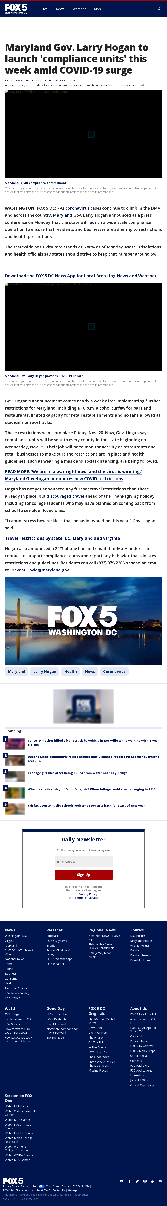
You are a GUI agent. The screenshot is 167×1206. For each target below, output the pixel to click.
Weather (55, 929)
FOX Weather (55, 964)
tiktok (152, 1181)
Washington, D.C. (16, 936)
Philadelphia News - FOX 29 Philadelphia (101, 946)
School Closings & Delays (58, 952)
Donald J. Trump (141, 960)
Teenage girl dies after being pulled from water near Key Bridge (77, 773)
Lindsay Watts (17, 80)
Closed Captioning (142, 1085)
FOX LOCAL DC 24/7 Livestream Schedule (18, 1039)
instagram (145, 1181)
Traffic (51, 945)
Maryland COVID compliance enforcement (35, 183)
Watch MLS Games (17, 1160)
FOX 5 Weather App (60, 959)
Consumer (12, 978)
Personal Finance (16, 988)
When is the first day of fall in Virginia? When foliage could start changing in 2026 (91, 789)
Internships (137, 1075)
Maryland (24, 85)
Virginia (9, 941)
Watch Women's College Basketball (17, 1148)
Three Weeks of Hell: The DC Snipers (102, 1063)
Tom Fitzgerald (34, 80)
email (160, 1181)
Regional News (102, 929)
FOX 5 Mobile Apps (142, 1051)
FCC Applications (141, 1070)
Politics (137, 929)
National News (14, 959)
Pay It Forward (56, 1024)
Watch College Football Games (20, 1113)
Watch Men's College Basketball (19, 1140)
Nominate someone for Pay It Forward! (62, 1030)
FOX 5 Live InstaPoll (143, 1014)
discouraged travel (65, 496)
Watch (10, 1008)
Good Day (56, 1008)
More (98, 9)
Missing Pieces (98, 1070)
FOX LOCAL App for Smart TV (143, 1029)
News (90, 671)
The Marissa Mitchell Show (102, 1021)
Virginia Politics (140, 945)
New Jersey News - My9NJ (100, 954)
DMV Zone (95, 1028)
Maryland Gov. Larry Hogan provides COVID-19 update (44, 376)
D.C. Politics (138, 936)
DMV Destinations (59, 1019)
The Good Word (99, 1057)
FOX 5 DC (10, 85)
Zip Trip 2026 (55, 1037)
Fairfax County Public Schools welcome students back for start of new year (86, 805)
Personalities (138, 1041)
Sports (9, 969)
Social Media (138, 1056)
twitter (137, 1181)
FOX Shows (12, 1024)
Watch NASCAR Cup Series (18, 1126)
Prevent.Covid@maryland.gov (39, 570)
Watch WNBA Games (19, 1155)
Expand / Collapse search (159, 9)
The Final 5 (95, 1037)
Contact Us (137, 1036)
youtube (122, 1181)
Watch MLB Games (18, 1120)
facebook (129, 1181)
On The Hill (95, 1042)
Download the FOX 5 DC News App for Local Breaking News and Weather (81, 276)
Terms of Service (86, 898)
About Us (138, 1008)
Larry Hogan (44, 671)
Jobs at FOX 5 (139, 1080)
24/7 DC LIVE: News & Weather (19, 952)
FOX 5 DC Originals (96, 1011)
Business (11, 974)
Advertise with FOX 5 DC (143, 1021)
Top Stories (12, 998)
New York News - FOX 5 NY (104, 937)
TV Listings (12, 1014)
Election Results (140, 955)
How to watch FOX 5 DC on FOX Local (18, 1030)
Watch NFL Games (17, 1106)
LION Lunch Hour (58, 1014)
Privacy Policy (87, 894)
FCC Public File (139, 1065)
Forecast (52, 936)
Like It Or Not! (97, 1032)
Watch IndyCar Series (19, 1133)
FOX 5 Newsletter (141, 1046)
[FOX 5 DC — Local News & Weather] (18, 9)
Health (70, 671)
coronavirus (77, 208)
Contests (136, 1061)
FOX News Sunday (17, 993)
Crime (9, 964)
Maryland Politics (141, 941)
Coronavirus (114, 671)
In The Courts (97, 1047)
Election (135, 950)
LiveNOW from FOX (18, 1019)
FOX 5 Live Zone (99, 1052)
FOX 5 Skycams (57, 941)
